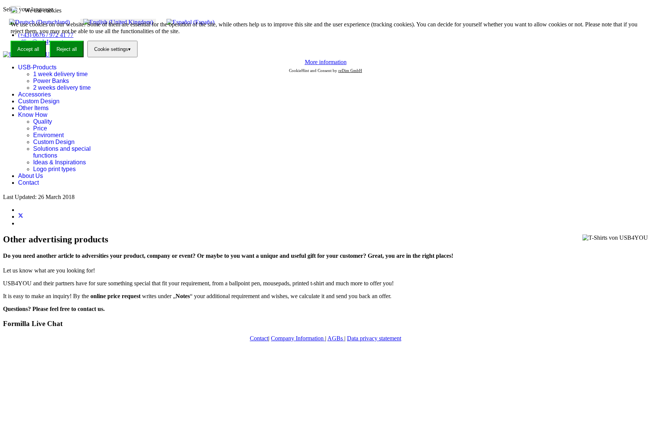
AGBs (335, 338)
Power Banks (51, 81)
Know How (32, 115)
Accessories (34, 94)
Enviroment (48, 135)
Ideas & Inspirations (59, 162)
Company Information (298, 338)
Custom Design (39, 101)
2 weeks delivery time (62, 87)
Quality (42, 121)
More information (326, 62)
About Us (30, 176)
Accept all (28, 49)
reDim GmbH (350, 70)
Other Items (33, 108)
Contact (28, 182)
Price (40, 128)
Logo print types (54, 169)
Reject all (67, 49)
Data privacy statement (374, 338)
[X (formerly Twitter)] (20, 216)
